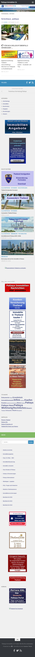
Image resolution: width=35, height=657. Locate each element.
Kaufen (28, 400)
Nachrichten (6, 106)
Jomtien (22, 400)
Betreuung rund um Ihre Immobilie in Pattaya (12, 259)
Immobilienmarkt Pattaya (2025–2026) (11, 236)
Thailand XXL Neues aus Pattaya (9, 426)
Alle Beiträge (6, 101)
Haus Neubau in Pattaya (9, 469)
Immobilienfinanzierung (9, 461)
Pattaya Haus (7, 405)
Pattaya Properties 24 (6, 424)
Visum (14, 410)
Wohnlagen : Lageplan (8, 481)
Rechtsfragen (6, 111)
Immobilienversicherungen (10, 493)
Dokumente (5, 397)
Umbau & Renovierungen (9, 473)
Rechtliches (19, 407)
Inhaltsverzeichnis (7, 450)
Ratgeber (5, 109)
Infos (17, 399)
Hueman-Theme (28, 646)
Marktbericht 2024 (7, 505)
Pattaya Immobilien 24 (9, 2)
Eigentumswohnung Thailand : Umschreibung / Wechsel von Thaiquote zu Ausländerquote (8, 64)
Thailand (3, 410)
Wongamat (19, 410)
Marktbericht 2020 (7, 497)
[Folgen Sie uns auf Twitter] (30, 82)
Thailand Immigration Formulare (9, 190)
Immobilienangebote (8, 454)
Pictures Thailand (5, 420)
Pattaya (29, 402)
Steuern (5, 114)
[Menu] (33, 2)
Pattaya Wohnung (12, 406)
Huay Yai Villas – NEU (8, 458)
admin (5, 22)
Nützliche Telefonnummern (10, 489)
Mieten (19, 403)
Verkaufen (9, 410)
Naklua (23, 403)
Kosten (3, 403)
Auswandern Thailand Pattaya (9, 213)
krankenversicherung (12, 403)
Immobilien (6, 103)
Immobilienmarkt (7, 400)
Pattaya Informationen (8, 477)
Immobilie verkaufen (8, 465)
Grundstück (17, 397)
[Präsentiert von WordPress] (11, 646)
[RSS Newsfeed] (33, 82)
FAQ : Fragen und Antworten (10, 485)
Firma (11, 397)
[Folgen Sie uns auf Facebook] (27, 82)
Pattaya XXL (4, 422)
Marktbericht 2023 (7, 501)
